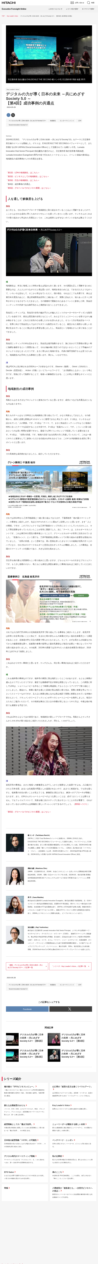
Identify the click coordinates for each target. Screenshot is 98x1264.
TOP (3, 16)
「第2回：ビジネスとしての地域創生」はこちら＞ (27, 176)
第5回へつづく (81, 804)
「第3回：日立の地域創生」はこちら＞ (23, 180)
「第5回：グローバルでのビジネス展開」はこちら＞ (28, 188)
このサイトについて (55, 9)
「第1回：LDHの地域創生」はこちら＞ (23, 173)
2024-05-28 (11, 107)
